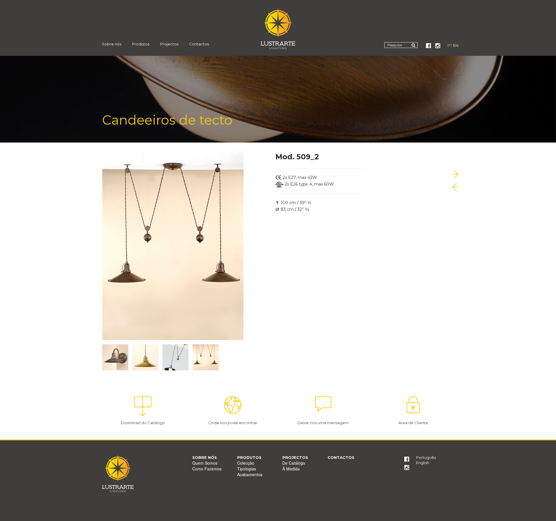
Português (426, 457)
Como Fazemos (207, 469)
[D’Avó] (455, 187)
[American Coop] (455, 174)
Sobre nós (111, 44)
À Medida (291, 469)
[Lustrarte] (278, 28)
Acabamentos (249, 474)
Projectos (169, 44)
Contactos (199, 44)
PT (449, 45)
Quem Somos (204, 463)
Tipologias (246, 469)
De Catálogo (293, 463)
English (422, 462)
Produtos (140, 44)
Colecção (245, 463)
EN (455, 45)
